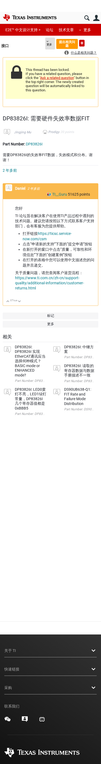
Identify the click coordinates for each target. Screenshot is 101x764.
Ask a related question (57, 78)
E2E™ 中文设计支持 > (22, 30)
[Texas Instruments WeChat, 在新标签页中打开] (7, 721)
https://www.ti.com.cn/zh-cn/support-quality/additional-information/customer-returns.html (49, 283)
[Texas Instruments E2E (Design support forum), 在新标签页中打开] (25, 721)
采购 (8, 688)
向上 (8, 301)
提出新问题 (82, 43)
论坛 (49, 30)
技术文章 (66, 30)
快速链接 (11, 669)
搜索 (87, 18)
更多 (87, 30)
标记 (50, 316)
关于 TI (10, 650)
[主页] (30, 17)
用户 (96, 18)
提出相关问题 (67, 43)
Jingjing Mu (22, 132)
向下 (19, 301)
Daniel (20, 188)
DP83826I (34, 144)
